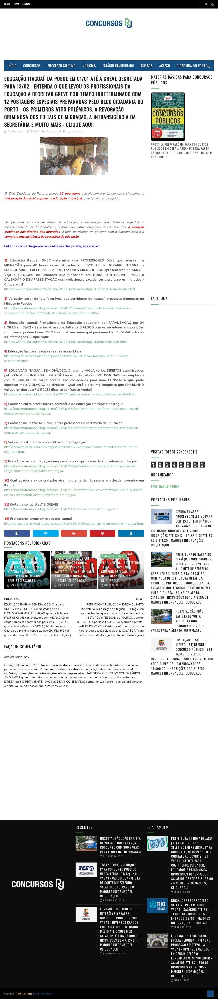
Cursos (146, 65)
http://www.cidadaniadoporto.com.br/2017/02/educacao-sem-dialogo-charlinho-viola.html (69, 394)
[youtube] (212, 4)
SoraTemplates (24, 993)
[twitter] (206, 4)
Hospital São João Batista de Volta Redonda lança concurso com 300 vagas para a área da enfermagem (177, 621)
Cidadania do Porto (192, 65)
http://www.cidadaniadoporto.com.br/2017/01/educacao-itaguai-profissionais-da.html (65, 342)
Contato (26, 4)
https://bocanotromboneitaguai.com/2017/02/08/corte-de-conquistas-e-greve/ (61, 509)
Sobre (16, 4)
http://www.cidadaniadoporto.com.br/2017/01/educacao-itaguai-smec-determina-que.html (69, 289)
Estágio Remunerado (118, 65)
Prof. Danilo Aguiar (165, 486)
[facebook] (200, 4)
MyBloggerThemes (45, 993)
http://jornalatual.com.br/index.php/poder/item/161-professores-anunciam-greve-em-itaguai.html (74, 524)
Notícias (89, 65)
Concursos (32, 65)
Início (7, 4)
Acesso (164, 65)
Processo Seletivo (61, 65)
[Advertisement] (109, 44)
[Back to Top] (210, 993)
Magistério (78, 132)
